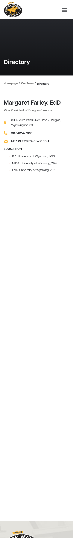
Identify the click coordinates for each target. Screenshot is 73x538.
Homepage (11, 83)
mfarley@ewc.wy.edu (30, 141)
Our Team (27, 83)
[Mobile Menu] (63, 11)
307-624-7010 (21, 133)
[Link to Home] (13, 9)
